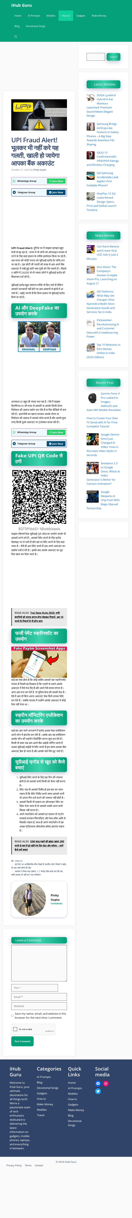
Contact (39, 1165)
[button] (15, 36)
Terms (28, 1165)
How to (66, 15)
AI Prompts (34, 15)
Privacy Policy (14, 1165)
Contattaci (56, 903)
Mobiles (51, 15)
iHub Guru (21, 5)
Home (17, 15)
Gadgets (80, 15)
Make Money (99, 15)
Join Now (57, 181)
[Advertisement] (39, 67)
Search (113, 56)
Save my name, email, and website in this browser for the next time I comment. (40, 1016)
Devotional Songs (35, 26)
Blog (16, 26)
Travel (40, 1115)
